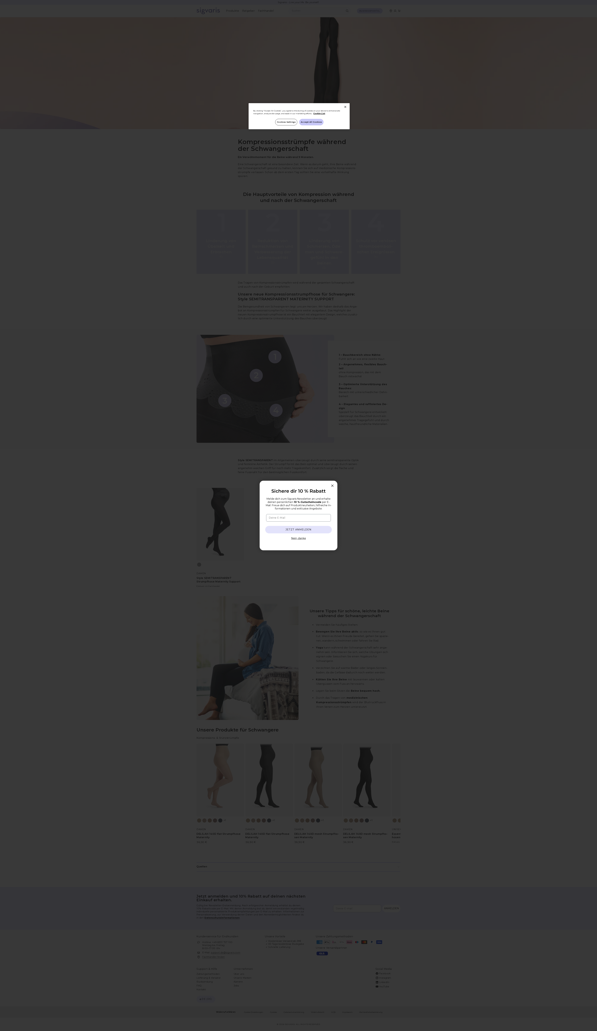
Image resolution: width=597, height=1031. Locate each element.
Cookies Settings (286, 122)
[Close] (345, 106)
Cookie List (319, 113)
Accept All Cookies (311, 122)
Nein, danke (298, 538)
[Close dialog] (332, 485)
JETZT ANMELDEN (298, 529)
